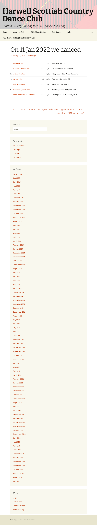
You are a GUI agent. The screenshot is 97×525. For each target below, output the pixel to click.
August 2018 (17, 477)
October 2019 (18, 430)
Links (69, 32)
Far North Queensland (21, 89)
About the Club (19, 32)
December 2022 (19, 347)
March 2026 (17, 194)
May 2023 (16, 328)
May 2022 (16, 367)
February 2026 (18, 198)
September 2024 (19, 265)
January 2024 (18, 296)
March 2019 (17, 450)
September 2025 (19, 217)
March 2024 (17, 288)
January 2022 (18, 383)
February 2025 (18, 245)
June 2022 (16, 363)
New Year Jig (18, 63)
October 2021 (18, 394)
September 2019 (19, 434)
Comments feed (19, 506)
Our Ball (16, 153)
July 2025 (16, 225)
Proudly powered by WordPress (22, 520)
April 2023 (16, 331)
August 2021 (17, 402)
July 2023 (16, 320)
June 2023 (16, 324)
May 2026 (16, 186)
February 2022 (18, 379)
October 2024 (18, 261)
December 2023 (19, 300)
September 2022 (19, 359)
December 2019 (19, 422)
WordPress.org (18, 509)
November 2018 (19, 465)
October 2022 (18, 355)
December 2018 (19, 461)
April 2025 (16, 237)
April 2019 (16, 446)
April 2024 (16, 284)
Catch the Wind (19, 84)
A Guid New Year (19, 74)
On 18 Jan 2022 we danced (72, 113)
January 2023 (18, 343)
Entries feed (17, 502)
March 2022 (17, 375)
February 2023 (18, 339)
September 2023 (19, 312)
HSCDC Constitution (38, 32)
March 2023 (17, 335)
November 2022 (19, 351)
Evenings (32, 55)
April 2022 (16, 371)
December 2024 (19, 253)
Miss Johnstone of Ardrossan (24, 95)
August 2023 (17, 316)
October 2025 (18, 213)
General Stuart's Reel (21, 68)
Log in (15, 498)
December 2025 (19, 205)
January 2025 (18, 249)
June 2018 (16, 481)
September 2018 (19, 473)
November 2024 (19, 257)
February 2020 (18, 414)
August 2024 (17, 268)
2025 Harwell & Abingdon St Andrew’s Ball (19, 38)
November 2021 (19, 391)
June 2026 (16, 182)
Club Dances (57, 32)
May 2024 (16, 280)
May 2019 (16, 442)
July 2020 (16, 406)
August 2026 (17, 174)
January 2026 (18, 201)
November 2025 (19, 209)
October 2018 (18, 469)
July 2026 (16, 178)
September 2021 (19, 398)
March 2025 (17, 241)
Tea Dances (17, 157)
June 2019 (16, 438)
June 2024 (16, 276)
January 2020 (18, 418)
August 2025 (17, 221)
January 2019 (18, 458)
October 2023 (18, 308)
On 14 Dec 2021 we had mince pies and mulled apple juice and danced (46, 109)
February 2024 (18, 292)
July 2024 (16, 272)
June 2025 (16, 229)
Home (5, 32)
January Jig (17, 79)
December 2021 (19, 387)
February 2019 (18, 454)
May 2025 (16, 233)
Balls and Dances (19, 146)
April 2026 (16, 190)
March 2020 (17, 410)
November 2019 (19, 426)
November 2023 (19, 304)
